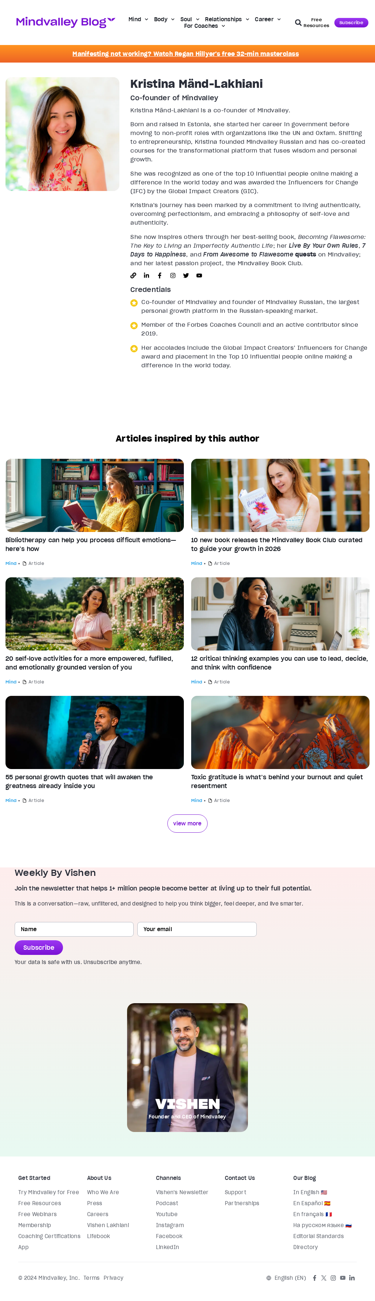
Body (160, 19)
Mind (135, 19)
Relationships (223, 19)
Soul (186, 19)
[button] (298, 22)
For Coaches (201, 26)
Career (264, 19)
